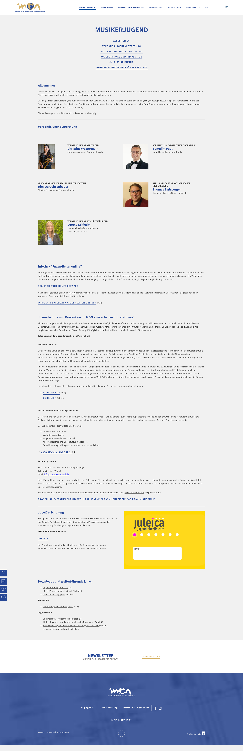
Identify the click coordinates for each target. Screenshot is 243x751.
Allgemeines (121, 40)
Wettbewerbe (155, 7)
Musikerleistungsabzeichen (131, 7)
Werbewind (197, 734)
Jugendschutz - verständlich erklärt (60, 618)
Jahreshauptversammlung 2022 (58, 606)
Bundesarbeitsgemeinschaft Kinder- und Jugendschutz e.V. (71, 625)
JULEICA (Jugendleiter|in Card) (57, 591)
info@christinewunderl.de (56, 474)
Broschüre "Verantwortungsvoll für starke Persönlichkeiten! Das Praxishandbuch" (97, 499)
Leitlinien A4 (51, 392)
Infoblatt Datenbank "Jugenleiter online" (67, 302)
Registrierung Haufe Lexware (58, 285)
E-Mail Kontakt (121, 719)
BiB (206, 7)
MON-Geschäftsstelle (79, 292)
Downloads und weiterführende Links (122, 67)
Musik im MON (107, 7)
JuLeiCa (43, 538)
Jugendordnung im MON (55, 587)
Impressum (41, 732)
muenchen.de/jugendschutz (56, 629)
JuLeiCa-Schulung (121, 62)
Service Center (193, 7)
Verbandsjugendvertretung (121, 46)
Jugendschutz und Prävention (121, 56)
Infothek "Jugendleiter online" (121, 51)
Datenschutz (51, 732)
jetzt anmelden (151, 656)
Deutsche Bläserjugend (54, 594)
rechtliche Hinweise (62, 732)
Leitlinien (50, 397)
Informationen (174, 7)
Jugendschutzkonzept (56, 451)
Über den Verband (87, 7)
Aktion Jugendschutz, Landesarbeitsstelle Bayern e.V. (68, 622)
